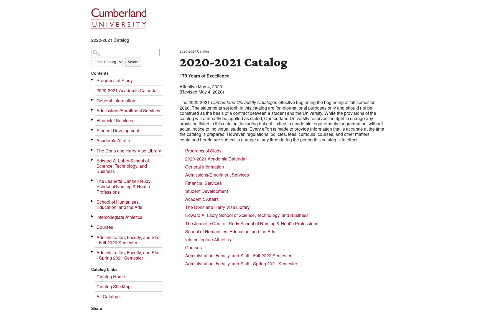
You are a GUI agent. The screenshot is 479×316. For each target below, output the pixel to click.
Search (133, 62)
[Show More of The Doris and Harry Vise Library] (92, 150)
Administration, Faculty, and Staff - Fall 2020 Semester (128, 240)
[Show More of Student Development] (92, 129)
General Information (115, 100)
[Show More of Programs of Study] (92, 79)
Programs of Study (114, 80)
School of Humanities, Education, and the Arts (119, 204)
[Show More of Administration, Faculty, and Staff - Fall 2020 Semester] (92, 236)
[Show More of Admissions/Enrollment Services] (92, 109)
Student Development (117, 130)
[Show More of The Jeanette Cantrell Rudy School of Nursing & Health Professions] (92, 180)
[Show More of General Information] (92, 100)
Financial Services (114, 120)
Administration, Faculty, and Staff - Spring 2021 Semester (128, 255)
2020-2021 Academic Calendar (127, 90)
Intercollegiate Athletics (119, 217)
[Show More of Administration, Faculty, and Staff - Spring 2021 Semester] (92, 251)
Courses (104, 227)
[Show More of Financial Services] (92, 119)
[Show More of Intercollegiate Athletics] (92, 216)
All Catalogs (108, 296)
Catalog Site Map (113, 286)
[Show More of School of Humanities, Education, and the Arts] (92, 201)
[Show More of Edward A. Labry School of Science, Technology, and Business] (92, 160)
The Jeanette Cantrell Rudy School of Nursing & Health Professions (123, 186)
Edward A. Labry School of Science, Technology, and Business (122, 165)
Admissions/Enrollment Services (128, 110)
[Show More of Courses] (92, 226)
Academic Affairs (113, 140)
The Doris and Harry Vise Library (128, 150)
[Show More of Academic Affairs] (92, 139)
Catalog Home (110, 276)
